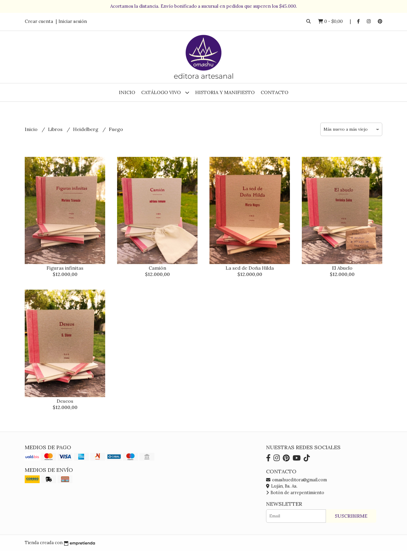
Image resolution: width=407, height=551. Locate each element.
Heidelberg (86, 129)
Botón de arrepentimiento (296, 492)
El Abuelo (342, 268)
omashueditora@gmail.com (299, 480)
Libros (56, 129)
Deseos (65, 401)
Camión (157, 268)
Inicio (127, 92)
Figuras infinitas (64, 268)
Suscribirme (351, 516)
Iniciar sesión (72, 21)
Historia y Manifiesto (225, 92)
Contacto (274, 92)
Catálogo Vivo (161, 92)
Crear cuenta (39, 21)
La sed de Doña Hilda (250, 268)
